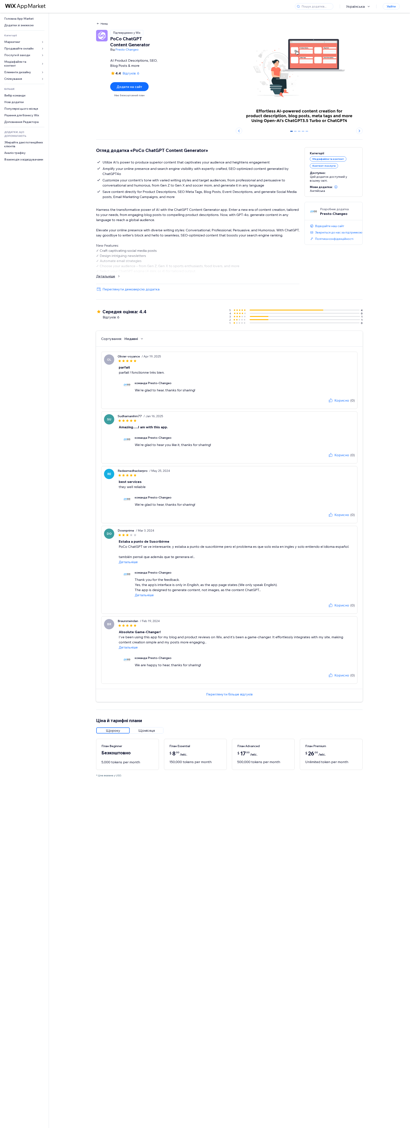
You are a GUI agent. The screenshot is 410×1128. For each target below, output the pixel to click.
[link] (24, 18)
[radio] (113, 730)
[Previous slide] (239, 131)
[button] (336, 187)
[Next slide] (359, 131)
